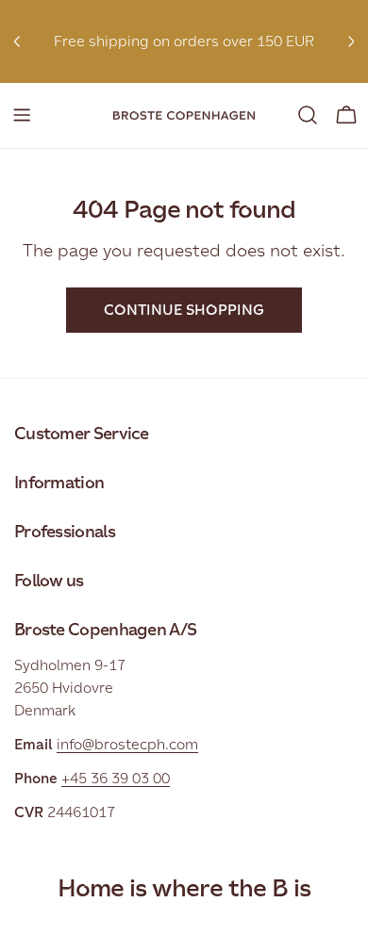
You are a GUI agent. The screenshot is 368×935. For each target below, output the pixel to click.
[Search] (307, 115)
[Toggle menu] (22, 115)
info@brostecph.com (127, 744)
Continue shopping (184, 310)
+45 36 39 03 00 (115, 778)
